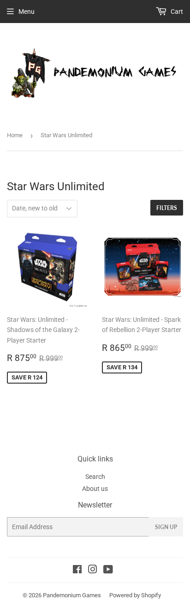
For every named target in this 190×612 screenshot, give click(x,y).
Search (95, 476)
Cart (176, 11)
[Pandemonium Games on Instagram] (92, 570)
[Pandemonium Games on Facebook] (77, 570)
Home (15, 135)
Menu (26, 11)
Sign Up (166, 527)
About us (95, 488)
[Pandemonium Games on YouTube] (108, 570)
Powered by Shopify (135, 595)
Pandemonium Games (72, 595)
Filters (166, 207)
